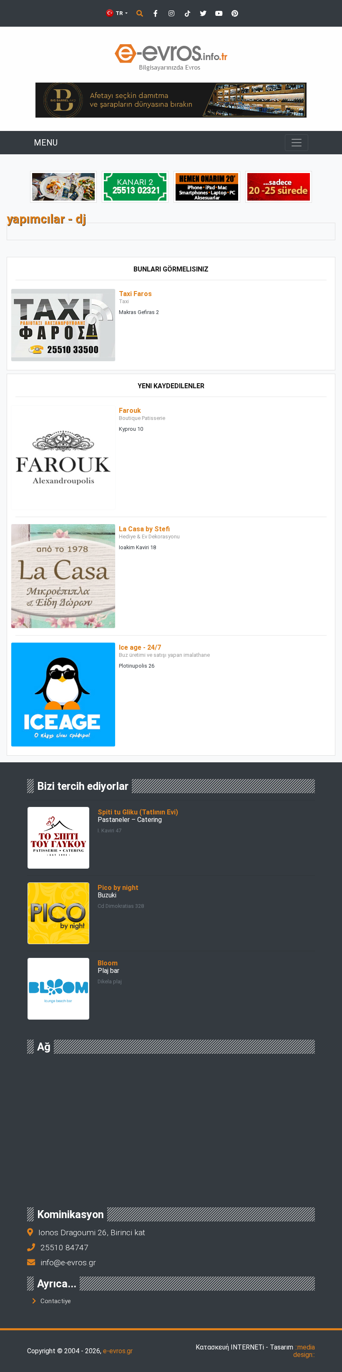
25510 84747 (64, 1247)
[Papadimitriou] (63, 186)
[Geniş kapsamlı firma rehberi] (171, 57)
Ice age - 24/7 (140, 647)
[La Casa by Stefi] (63, 576)
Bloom (108, 963)
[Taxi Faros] (63, 325)
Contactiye (55, 1301)
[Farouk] (63, 457)
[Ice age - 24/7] (63, 694)
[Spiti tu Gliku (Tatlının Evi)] (58, 837)
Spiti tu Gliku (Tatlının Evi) (138, 812)
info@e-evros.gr (68, 1262)
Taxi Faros (135, 294)
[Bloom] (58, 988)
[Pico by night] (58, 913)
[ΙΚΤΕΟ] (278, 186)
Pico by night (118, 888)
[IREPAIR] (207, 186)
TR (119, 13)
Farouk (130, 411)
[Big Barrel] (171, 99)
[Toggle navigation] (296, 142)
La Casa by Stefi (144, 529)
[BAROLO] (135, 186)
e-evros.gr (118, 1351)
